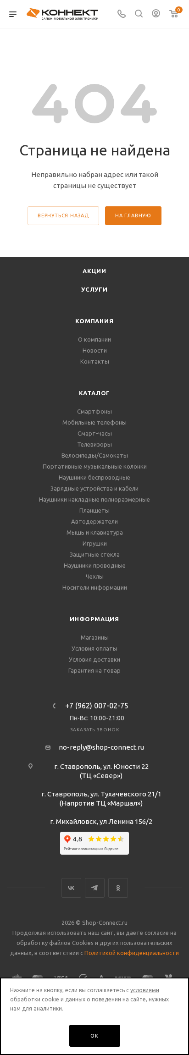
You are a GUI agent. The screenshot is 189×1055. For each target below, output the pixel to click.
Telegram (95, 888)
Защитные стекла (95, 554)
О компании (94, 339)
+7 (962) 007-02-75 (96, 705)
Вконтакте (71, 888)
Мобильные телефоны (94, 422)
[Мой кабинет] (156, 14)
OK (94, 1035)
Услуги (94, 289)
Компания (94, 321)
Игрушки (95, 543)
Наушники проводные (95, 565)
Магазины (95, 637)
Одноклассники (118, 888)
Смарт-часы (95, 433)
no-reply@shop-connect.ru (101, 747)
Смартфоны (94, 411)
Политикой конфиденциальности (131, 953)
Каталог (95, 393)
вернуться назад (63, 215)
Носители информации (94, 587)
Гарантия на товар (94, 670)
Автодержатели (94, 521)
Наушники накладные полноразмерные (94, 499)
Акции (94, 271)
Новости (95, 350)
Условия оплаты (94, 648)
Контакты (94, 361)
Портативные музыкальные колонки (95, 466)
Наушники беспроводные (94, 477)
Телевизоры (94, 444)
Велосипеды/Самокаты (94, 455)
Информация (94, 619)
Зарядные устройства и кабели (94, 488)
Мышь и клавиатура (95, 532)
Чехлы (95, 576)
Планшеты (94, 510)
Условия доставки (94, 659)
